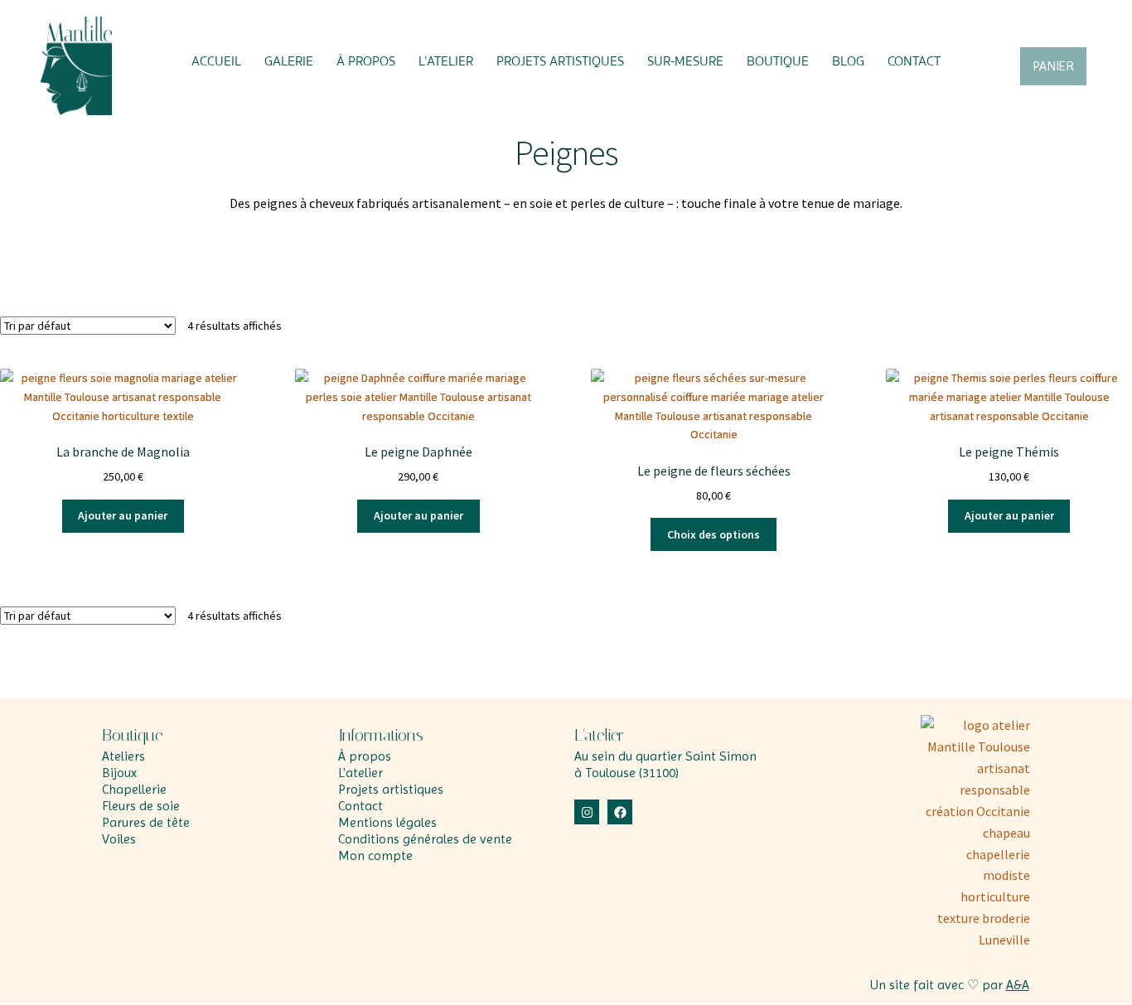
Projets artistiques (560, 61)
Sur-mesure (685, 61)
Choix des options (713, 534)
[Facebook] (619, 812)
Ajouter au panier (122, 515)
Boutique (778, 61)
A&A (1017, 985)
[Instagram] (586, 812)
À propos (365, 61)
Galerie (288, 61)
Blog (848, 61)
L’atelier (445, 61)
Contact (914, 61)
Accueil (216, 61)
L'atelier (599, 735)
